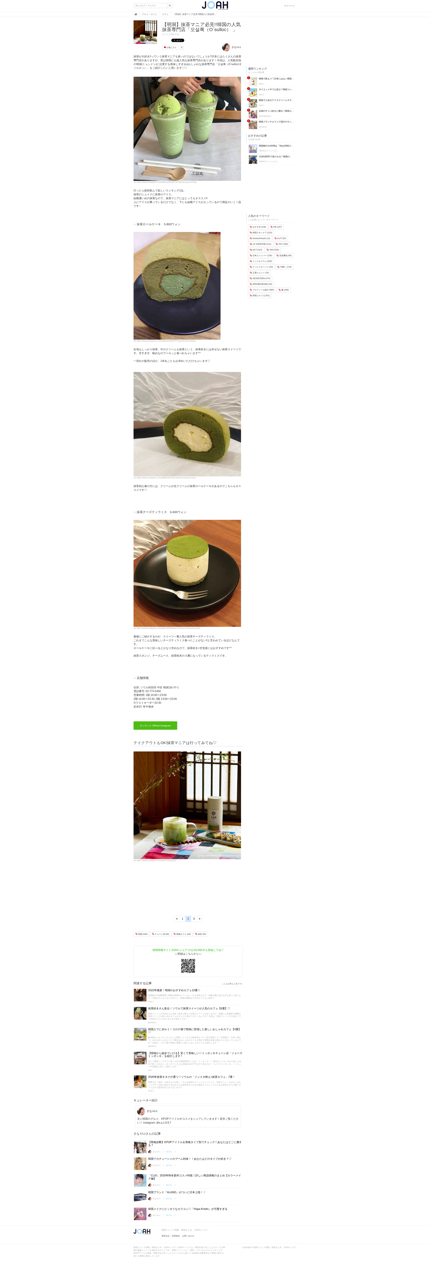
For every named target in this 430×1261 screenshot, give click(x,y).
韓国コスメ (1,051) (261, 295)
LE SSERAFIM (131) (261, 244)
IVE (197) (277, 227)
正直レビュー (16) (260, 273)
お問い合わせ (188, 1236)
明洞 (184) (143, 934)
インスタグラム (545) (262, 261)
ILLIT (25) (281, 238)
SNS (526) (274, 250)
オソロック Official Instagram (155, 725)
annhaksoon (264, 116)
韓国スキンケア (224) (262, 232)
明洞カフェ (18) (183, 934)
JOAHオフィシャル (267, 151)
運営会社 (166, 1236)
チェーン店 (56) (161, 934)
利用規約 (176, 1236)
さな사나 (236, 47)
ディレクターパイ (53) (262, 267)
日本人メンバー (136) (262, 255)
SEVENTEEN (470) (261, 278)
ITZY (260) (283, 244)
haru (150, 1001)
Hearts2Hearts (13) (261, 238)
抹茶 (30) (201, 934)
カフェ (165, 34)
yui (149, 1070)
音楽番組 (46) (285, 255)
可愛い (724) (286, 267)
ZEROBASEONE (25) (262, 284)
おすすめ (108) (259, 227)
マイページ (289, 6)
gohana (151, 1022)
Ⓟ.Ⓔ (150, 1091)
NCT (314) (257, 250)
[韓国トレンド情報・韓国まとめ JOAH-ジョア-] (215, 6)
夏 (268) (285, 290)
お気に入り (171, 47)
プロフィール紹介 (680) (263, 290)
